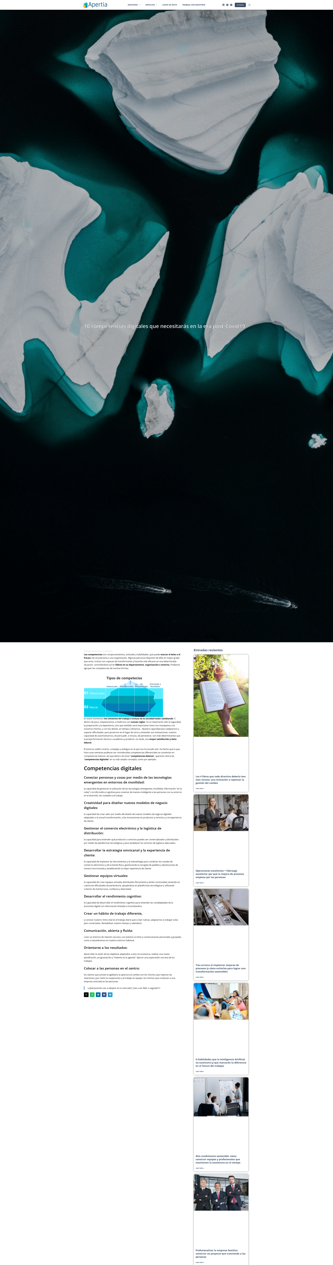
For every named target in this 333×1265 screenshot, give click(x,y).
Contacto (240, 5)
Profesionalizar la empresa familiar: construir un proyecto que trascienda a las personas (220, 1253)
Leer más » (200, 788)
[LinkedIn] (223, 5)
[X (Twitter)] (231, 5)
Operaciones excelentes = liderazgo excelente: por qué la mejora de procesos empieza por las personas (220, 874)
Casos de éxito (169, 5)
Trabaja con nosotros (193, 5)
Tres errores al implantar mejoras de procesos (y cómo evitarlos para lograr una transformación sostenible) (221, 968)
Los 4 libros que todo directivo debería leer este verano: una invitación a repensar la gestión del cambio (221, 779)
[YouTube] (227, 5)
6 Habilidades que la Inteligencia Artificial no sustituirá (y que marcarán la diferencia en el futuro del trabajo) (221, 1062)
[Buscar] (249, 5)
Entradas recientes (208, 650)
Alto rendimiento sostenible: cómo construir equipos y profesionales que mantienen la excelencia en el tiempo (218, 1159)
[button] (86, 994)
